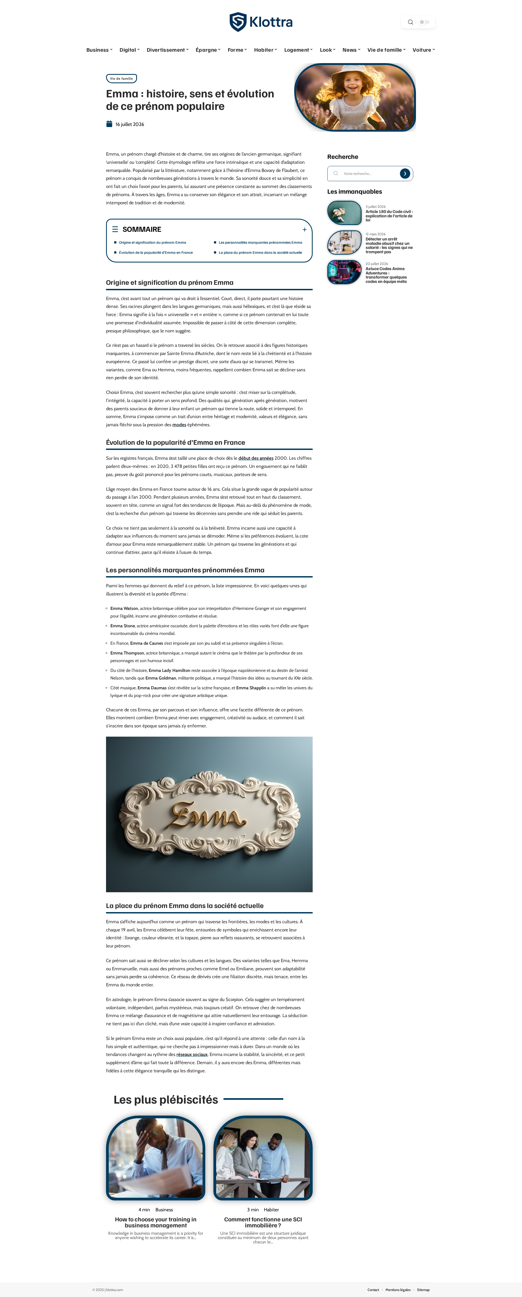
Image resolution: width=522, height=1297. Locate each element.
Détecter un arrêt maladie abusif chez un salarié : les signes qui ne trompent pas (389, 245)
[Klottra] (261, 22)
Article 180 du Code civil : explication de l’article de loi (389, 216)
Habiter (271, 1209)
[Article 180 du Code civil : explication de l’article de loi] (344, 213)
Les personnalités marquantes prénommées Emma (260, 242)
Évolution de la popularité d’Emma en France (156, 252)
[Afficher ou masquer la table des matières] (234, 229)
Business (164, 1209)
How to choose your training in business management (156, 1222)
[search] (410, 22)
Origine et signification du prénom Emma (152, 242)
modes (179, 424)
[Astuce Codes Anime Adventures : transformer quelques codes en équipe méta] (344, 272)
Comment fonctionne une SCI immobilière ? (263, 1222)
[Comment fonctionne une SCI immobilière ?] (263, 1158)
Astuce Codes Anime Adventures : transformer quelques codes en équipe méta (386, 275)
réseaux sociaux (191, 1054)
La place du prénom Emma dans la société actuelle (260, 252)
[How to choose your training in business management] (156, 1158)
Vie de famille (121, 78)
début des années (256, 458)
